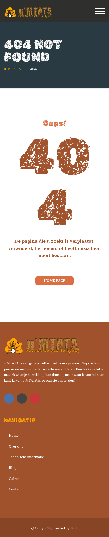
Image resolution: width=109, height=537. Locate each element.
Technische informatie (26, 456)
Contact (15, 489)
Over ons (16, 446)
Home (14, 435)
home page (54, 280)
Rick (74, 528)
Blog (12, 467)
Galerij (14, 478)
